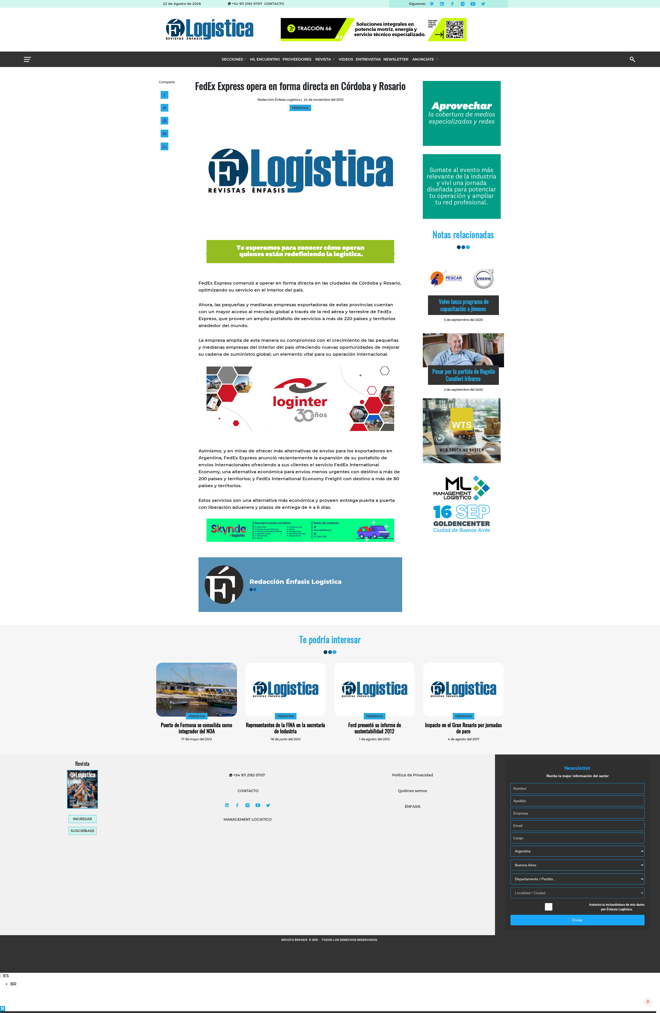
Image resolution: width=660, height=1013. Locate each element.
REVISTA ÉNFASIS (294, 940)
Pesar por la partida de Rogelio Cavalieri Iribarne (463, 375)
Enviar (577, 920)
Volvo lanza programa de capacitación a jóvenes (464, 305)
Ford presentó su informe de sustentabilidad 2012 (374, 728)
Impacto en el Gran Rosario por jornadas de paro (463, 728)
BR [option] (13, 984)
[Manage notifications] (648, 1002)
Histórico (196, 716)
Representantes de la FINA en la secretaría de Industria (285, 728)
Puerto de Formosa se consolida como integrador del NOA (196, 728)
